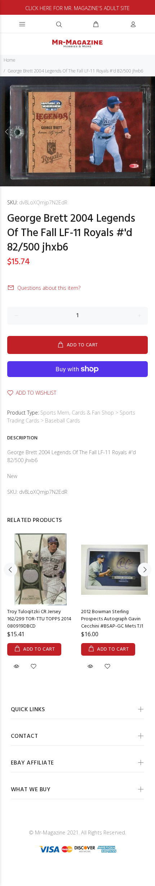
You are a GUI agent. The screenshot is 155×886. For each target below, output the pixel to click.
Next (148, 131)
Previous (7, 131)
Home (9, 60)
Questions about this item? (48, 287)
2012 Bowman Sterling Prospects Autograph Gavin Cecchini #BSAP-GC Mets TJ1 (112, 619)
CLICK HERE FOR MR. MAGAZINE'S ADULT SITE (77, 8)
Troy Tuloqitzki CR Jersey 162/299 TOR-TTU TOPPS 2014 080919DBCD (39, 619)
